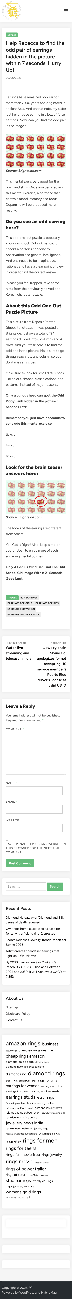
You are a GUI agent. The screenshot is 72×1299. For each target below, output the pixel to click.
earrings (11, 34)
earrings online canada (23, 614)
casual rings (11, 1050)
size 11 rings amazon (38, 1175)
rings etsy (13, 1141)
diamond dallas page (20, 1062)
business (50, 1043)
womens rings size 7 (18, 1197)
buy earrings (29, 597)
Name (11, 783)
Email (11, 801)
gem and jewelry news (48, 1107)
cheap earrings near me (36, 1050)
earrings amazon (18, 1080)
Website (12, 820)
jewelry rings (41, 1128)
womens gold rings (23, 1191)
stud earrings (18, 1180)
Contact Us (14, 1020)
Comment (15, 729)
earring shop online (51, 1086)
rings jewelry (52, 1154)
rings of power (42, 1162)
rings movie (19, 1161)
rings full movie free (23, 1154)
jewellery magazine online (21, 1117)
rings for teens (21, 1148)
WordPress (26, 1292)
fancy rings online (15, 1103)
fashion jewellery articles (19, 1108)
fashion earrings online (40, 1103)
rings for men (40, 1140)
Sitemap (12, 1007)
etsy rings (45, 1097)
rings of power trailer (26, 1169)
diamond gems (42, 1062)
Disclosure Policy (18, 1014)
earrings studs (20, 1097)
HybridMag (49, 1292)
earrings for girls (19, 603)
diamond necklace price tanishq (25, 1066)
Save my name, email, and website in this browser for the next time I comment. (36, 848)
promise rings (49, 1133)
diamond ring (16, 1074)
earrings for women (21, 609)
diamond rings (46, 1073)
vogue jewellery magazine (20, 1186)
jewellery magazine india (53, 1113)
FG (30, 1288)
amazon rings (23, 1043)
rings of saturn (16, 1175)
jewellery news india (24, 1122)
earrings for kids (47, 603)
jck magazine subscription (23, 1112)
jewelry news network (19, 1128)
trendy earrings (43, 1181)
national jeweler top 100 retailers (21, 1134)
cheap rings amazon (25, 1056)
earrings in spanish (18, 1091)
